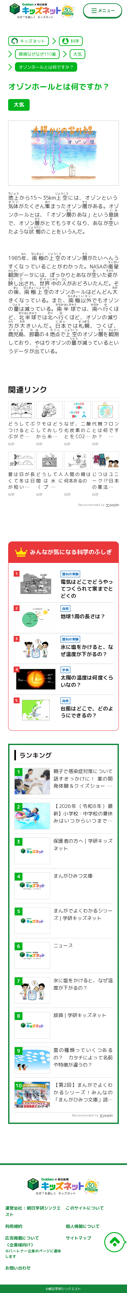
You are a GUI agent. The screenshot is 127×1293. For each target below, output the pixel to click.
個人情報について (83, 1226)
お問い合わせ (18, 1268)
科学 (75, 41)
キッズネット (32, 41)
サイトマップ (78, 1238)
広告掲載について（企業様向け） (33, 1247)
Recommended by (91, 504)
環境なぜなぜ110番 (37, 54)
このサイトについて (85, 1208)
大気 (77, 54)
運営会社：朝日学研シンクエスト (33, 1211)
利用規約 (13, 1226)
